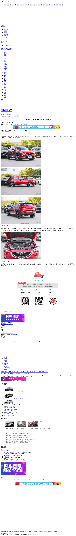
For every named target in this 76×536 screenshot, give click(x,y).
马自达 (7, 131)
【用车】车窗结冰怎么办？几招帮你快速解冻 (16, 443)
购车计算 (6, 34)
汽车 (5, 81)
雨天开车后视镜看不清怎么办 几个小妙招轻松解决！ (17, 452)
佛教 (5, 97)
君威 (4, 372)
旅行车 (5, 366)
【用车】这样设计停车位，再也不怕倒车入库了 (16, 437)
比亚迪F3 (43, 372)
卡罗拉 (39, 372)
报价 (5, 60)
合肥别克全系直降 (33, 428)
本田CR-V (15, 398)
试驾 (5, 54)
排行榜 (5, 37)
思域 (18, 372)
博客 (5, 94)
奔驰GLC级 (7, 412)
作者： (2, 322)
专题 (2, 48)
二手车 (5, 68)
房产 (5, 83)
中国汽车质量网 (24, 124)
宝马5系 (29, 372)
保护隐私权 (37, 531)
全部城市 (62, 5)
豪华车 (5, 361)
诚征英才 (31, 531)
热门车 (5, 357)
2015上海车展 (7, 45)
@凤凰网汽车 (8, 322)
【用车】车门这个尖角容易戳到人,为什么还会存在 (17, 433)
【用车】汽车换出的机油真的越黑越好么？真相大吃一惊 (19, 439)
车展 (2, 42)
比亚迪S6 (9, 373)
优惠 (5, 61)
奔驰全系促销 (9, 428)
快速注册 (5, 49)
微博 (4, 41)
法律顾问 (47, 531)
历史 (5, 90)
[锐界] (8, 404)
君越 (47, 372)
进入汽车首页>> (5, 450)
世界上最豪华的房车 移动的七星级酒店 (14, 453)
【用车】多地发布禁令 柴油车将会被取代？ (15, 435)
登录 (2, 49)
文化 (5, 89)
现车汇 (5, 64)
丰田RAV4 (7, 409)
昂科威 (6, 407)
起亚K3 (15, 372)
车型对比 (6, 35)
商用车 (10, 48)
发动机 (15, 311)
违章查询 (6, 32)
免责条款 (42, 531)
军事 (5, 92)
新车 (5, 52)
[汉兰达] (8, 391)
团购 (5, 63)
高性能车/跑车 (7, 367)
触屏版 (5, 31)
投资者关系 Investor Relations (16, 531)
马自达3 (3, 373)
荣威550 (26, 373)
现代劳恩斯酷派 (16, 373)
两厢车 (5, 360)
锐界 (14, 404)
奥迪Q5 (6, 413)
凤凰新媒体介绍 (5, 531)
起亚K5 (21, 372)
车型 (5, 57)
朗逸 (5, 415)
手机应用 (6, 29)
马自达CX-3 (6, 225)
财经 (5, 75)
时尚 (5, 80)
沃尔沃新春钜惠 (21, 428)
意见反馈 (52, 531)
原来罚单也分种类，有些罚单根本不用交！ (15, 459)
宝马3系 (11, 372)
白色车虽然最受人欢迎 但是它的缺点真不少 (15, 455)
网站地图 (10, 49)
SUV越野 (6, 363)
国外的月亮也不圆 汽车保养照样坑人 (13, 457)
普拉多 (35, 372)
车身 (24, 311)
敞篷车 (5, 369)
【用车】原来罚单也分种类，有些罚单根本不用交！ (18, 441)
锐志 (32, 372)
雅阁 (2, 372)
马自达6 (25, 372)
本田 (30, 228)
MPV (5, 364)
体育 (5, 78)
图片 (5, 58)
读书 (5, 86)
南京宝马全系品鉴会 (45, 429)
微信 (7, 41)
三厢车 (5, 358)
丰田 (35, 228)
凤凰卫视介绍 (58, 531)
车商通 (6, 48)
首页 (5, 72)
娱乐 (5, 77)
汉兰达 (15, 391)
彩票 (5, 95)
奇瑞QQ (22, 373)
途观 (5, 406)
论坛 (5, 66)
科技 (5, 84)
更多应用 (3, 25)
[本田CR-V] (8, 398)
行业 (5, 69)
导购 (5, 55)
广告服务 (26, 531)
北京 (8, 1)
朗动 (6, 373)
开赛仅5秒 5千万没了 (9, 456)
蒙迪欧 (7, 372)
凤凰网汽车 (6, 110)
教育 (5, 87)
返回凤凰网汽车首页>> (7, 324)
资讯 (5, 73)
